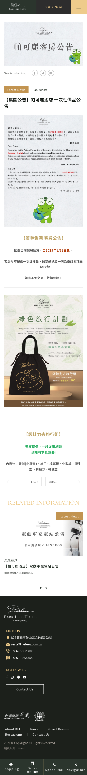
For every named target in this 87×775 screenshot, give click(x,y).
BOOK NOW (54, 7)
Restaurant (13, 734)
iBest (21, 748)
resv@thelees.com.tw (26, 644)
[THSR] (17, 715)
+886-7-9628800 (22, 651)
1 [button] (40, 588)
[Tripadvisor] (39, 716)
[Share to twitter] (43, 73)
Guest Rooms (58, 729)
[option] (43, 543)
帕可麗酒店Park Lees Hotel (18, 7)
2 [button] (46, 588)
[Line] (18, 677)
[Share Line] (51, 73)
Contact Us (24, 689)
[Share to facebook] (35, 73)
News (34, 729)
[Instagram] (12, 677)
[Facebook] (7, 677)
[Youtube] (24, 677)
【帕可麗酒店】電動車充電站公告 (31, 566)
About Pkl (12, 729)
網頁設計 (9, 748)
